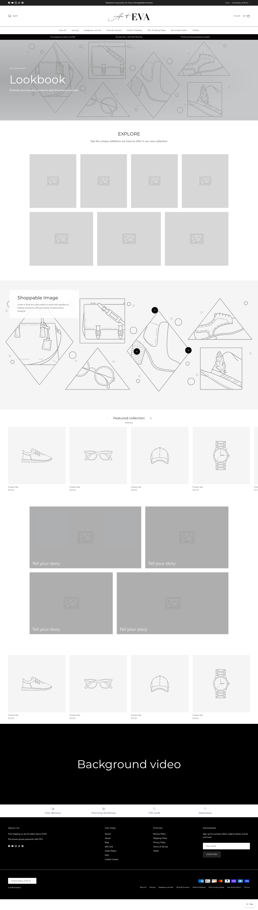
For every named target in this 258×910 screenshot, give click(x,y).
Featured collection (129, 418)
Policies (196, 30)
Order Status (110, 851)
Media (156, 851)
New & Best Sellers (179, 30)
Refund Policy (159, 834)
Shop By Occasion (114, 30)
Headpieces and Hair (92, 30)
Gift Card (109, 846)
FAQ (107, 855)
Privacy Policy (159, 842)
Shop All (62, 30)
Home (227, 3)
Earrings (75, 30)
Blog (107, 842)
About (107, 838)
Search (108, 834)
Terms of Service (160, 846)
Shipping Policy (160, 838)
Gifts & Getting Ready (156, 30)
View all (129, 423)
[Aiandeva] (129, 16)
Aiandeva (17, 887)
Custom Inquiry (111, 859)
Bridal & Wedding (134, 30)
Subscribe (211, 854)
